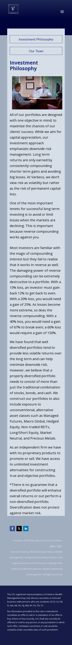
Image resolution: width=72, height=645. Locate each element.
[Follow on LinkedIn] (25, 528)
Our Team (36, 51)
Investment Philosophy (36, 39)
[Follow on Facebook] (12, 528)
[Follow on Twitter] (19, 528)
